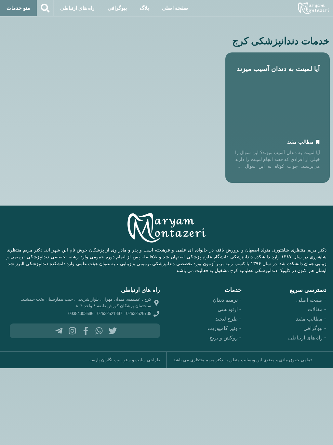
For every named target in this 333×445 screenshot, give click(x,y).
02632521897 (109, 313)
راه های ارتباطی (77, 8)
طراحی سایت (147, 359)
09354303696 (80, 313)
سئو (127, 359)
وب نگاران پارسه (104, 359)
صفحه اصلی (175, 8)
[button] (45, 8)
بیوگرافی (117, 8)
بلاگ (144, 8)
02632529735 (138, 313)
